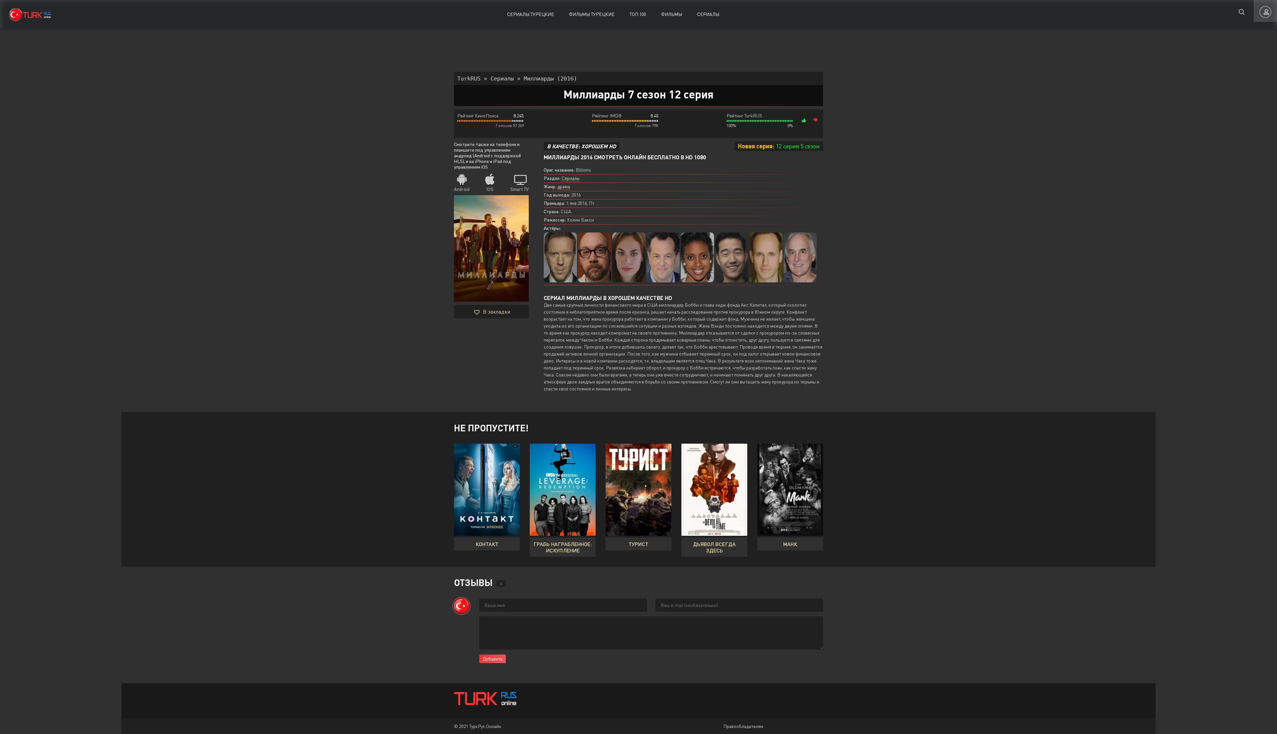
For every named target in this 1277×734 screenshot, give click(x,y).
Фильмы (671, 14)
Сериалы (708, 14)
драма (563, 186)
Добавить (492, 658)
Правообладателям (743, 726)
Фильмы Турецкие (592, 14)
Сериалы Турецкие (530, 14)
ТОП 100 (638, 14)
